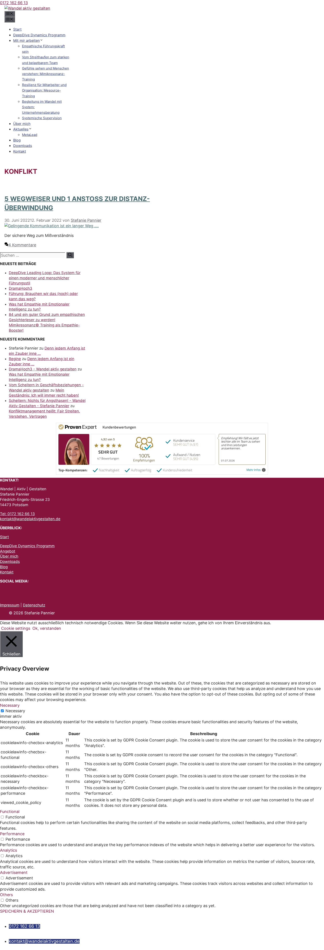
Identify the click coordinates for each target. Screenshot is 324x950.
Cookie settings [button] (15, 628)
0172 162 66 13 (14, 2)
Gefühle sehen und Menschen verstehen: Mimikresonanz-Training (45, 73)
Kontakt (19, 151)
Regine (15, 359)
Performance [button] (12, 833)
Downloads (22, 145)
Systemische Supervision (42, 118)
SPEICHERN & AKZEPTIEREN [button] (27, 911)
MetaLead (29, 135)
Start (17, 29)
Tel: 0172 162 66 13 (17, 514)
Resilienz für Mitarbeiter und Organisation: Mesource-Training (44, 90)
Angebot (7, 551)
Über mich (21, 123)
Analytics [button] (8, 850)
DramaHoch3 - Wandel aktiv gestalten (42, 369)
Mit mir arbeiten (26, 40)
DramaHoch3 (20, 288)
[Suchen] (70, 255)
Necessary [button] (10, 705)
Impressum (9, 605)
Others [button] (6, 894)
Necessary (15, 710)
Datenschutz (34, 605)
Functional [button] (9, 811)
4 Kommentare (22, 245)
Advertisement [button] (14, 872)
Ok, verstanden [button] (46, 628)
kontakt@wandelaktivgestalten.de (30, 519)
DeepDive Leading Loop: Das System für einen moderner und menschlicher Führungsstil (44, 278)
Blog (17, 140)
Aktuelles (20, 129)
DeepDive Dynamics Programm (39, 35)
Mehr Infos (253, 470)
